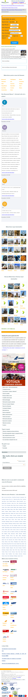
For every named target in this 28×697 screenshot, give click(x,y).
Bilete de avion (3, 5)
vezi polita (19, 677)
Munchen (10, 253)
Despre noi (13, 7)
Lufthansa (5, 615)
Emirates (5, 593)
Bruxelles (22, 237)
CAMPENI (23, 486)
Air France (5, 571)
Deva (11, 90)
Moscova (3, 290)
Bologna (9, 307)
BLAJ (8, 486)
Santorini (16, 307)
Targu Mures (4, 85)
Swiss (4, 633)
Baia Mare (12, 85)
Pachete (6, 7)
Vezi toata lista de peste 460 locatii (9, 490)
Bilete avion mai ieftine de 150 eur (18, 5)
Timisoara (3, 81)
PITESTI (18, 486)
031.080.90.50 (21, 2)
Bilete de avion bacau (18, 9)
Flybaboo (5, 599)
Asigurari (9, 7)
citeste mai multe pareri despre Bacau (8, 172)
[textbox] (14, 30)
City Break (3, 7)
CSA (4, 585)
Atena (15, 270)
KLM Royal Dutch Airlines (5, 607)
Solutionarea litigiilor (5, 681)
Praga (21, 245)
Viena (2, 270)
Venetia (9, 290)
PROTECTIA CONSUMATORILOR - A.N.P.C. (10, 663)
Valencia (22, 262)
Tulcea (20, 87)
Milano (15, 237)
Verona (9, 298)
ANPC (23, 679)
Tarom (11, 633)
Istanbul (16, 253)
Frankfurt (16, 245)
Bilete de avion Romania (11, 9)
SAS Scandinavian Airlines (13, 625)
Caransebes (4, 90)
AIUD (15, 486)
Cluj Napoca (13, 79)
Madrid (2, 253)
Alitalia (11, 571)
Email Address (13, 462)
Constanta (21, 81)
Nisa (9, 323)
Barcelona (10, 237)
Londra (3, 237)
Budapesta (16, 262)
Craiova (12, 87)
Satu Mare (3, 87)
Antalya (22, 289)
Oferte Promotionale (9, 5)
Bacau (20, 79)
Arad (20, 85)
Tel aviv (15, 315)
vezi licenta (14, 678)
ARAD (11, 486)
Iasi (11, 81)
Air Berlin (12, 563)
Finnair (11, 593)
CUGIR (3, 488)
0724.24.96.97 (15, 2)
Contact (16, 7)
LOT (11, 605)
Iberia (11, 599)
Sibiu (2, 83)
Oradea (20, 83)
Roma (2, 262)
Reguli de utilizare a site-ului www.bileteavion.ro (11, 679)
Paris (2, 245)
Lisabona (22, 270)
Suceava (12, 83)
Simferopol (22, 316)
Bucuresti (3, 79)
